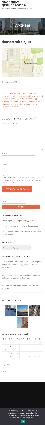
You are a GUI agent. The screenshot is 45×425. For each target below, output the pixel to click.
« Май (4, 371)
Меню (41, 13)
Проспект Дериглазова (14, 4)
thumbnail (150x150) (20, 93)
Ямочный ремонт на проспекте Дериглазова (20, 220)
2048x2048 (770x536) (27, 99)
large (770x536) (36, 96)
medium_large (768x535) (20, 96)
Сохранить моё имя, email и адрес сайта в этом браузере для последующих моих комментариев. (22, 180)
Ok (23, 421)
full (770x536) (7, 93)
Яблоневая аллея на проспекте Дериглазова (20, 226)
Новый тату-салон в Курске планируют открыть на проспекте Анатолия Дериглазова (22, 264)
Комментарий (9, 124)
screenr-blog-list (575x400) (20, 104)
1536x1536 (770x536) (10, 99)
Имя (4, 153)
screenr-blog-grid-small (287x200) (14, 101)
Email (5, 164)
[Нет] (42, 416)
